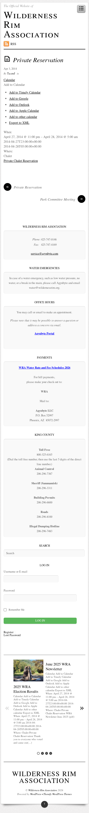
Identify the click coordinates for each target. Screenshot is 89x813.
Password (9, 590)
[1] (38, 753)
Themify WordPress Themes (57, 794)
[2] (42, 753)
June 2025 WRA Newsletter (58, 666)
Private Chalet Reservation (21, 160)
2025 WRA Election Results (25, 689)
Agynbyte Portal (44, 333)
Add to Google (18, 98)
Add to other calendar (23, 117)
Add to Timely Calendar (25, 92)
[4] (50, 753)
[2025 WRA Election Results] (28, 680)
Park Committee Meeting (61, 199)
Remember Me (16, 609)
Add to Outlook (19, 104)
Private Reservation (38, 59)
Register (8, 632)
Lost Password (12, 635)
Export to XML (19, 122)
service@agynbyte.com (44, 253)
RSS (13, 44)
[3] (46, 753)
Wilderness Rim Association (44, 777)
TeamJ (11, 73)
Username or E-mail (15, 571)
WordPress (35, 794)
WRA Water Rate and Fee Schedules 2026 (44, 367)
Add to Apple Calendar (24, 110)
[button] (14, 84)
